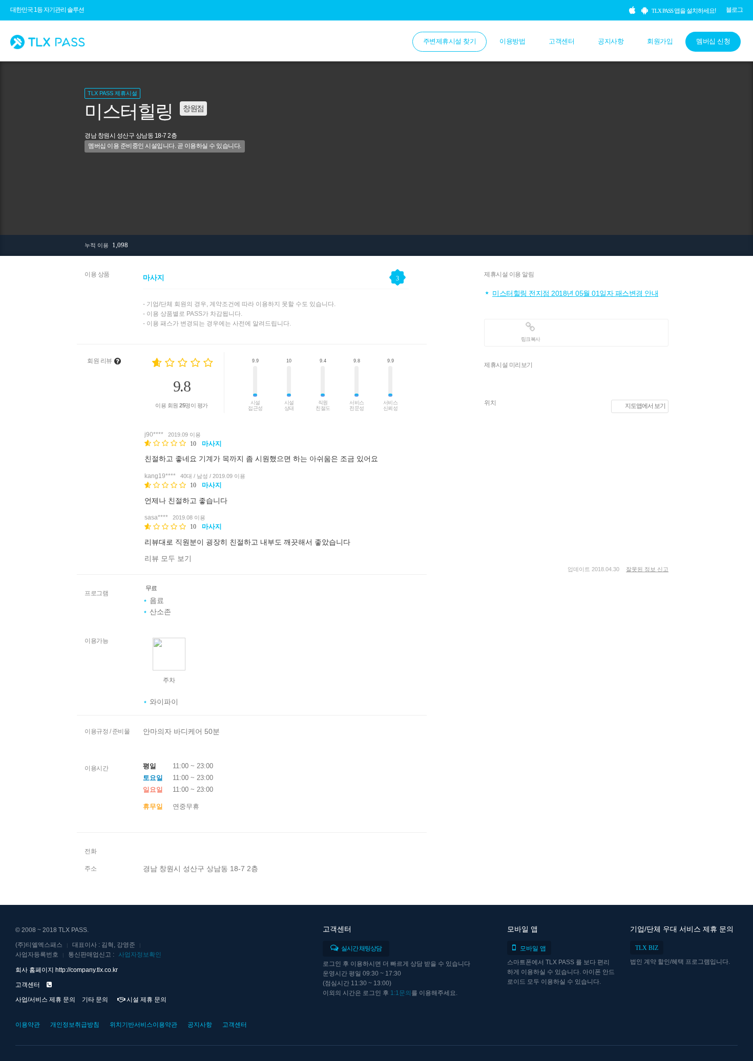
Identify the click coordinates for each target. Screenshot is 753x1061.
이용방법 (512, 41)
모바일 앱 (533, 948)
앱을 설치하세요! (684, 10)
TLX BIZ (646, 947)
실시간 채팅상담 (361, 948)
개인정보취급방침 (74, 1024)
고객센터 (561, 41)
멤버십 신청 (713, 41)
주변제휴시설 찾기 (449, 41)
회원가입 (660, 41)
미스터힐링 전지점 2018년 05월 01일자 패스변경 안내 (575, 293)
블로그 (734, 9)
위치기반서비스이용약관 (143, 1024)
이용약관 (27, 1024)
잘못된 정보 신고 (647, 569)
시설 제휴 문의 (145, 999)
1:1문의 (400, 993)
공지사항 (610, 41)
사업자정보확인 (139, 954)
